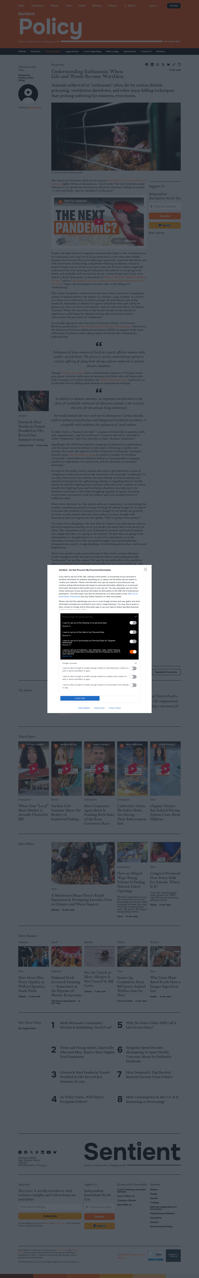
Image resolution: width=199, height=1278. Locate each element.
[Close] (146, 570)
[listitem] (99, 616)
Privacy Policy (115, 708)
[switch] (133, 623)
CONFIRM (80, 698)
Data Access (99, 708)
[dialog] (99, 639)
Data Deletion (84, 708)
